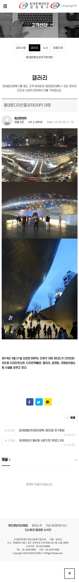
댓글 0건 (19, 122)
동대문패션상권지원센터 (39, 57)
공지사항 (21, 47)
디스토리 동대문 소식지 (38, 530)
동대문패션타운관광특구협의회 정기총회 (41, 430)
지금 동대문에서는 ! (57, 525)
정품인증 (58, 47)
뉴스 (45, 47)
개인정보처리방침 (18, 525)
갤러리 (34, 47)
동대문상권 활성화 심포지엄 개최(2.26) (41, 440)
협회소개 (37, 525)
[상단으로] (69, 573)
